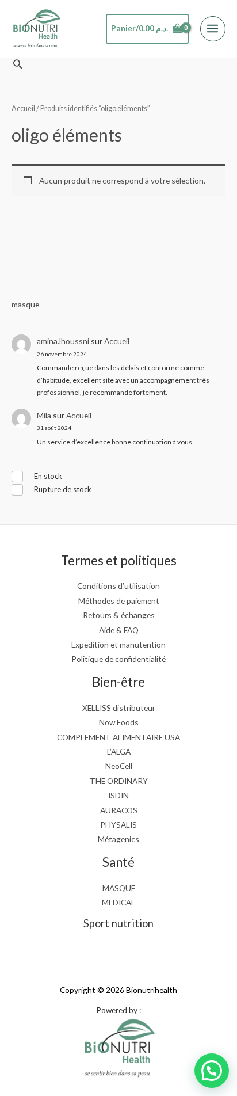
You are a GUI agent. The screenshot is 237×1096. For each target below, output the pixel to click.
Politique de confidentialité (118, 659)
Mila (44, 415)
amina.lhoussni (63, 341)
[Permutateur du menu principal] (212, 28)
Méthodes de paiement (118, 601)
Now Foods (119, 722)
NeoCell (118, 766)
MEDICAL (118, 902)
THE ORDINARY (119, 781)
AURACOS (118, 810)
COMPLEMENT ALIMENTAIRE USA (118, 737)
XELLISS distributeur (118, 708)
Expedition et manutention (118, 644)
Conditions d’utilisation (118, 586)
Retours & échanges (119, 615)
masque (25, 304)
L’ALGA (119, 751)
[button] (18, 64)
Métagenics (118, 839)
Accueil (116, 341)
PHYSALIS (118, 824)
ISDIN (118, 795)
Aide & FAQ (119, 630)
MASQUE (118, 888)
